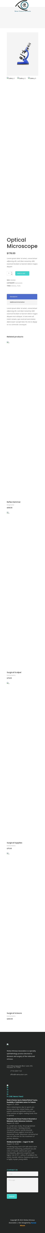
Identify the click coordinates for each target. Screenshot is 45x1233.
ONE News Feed (16, 1096)
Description (13, 297)
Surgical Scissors (14, 1013)
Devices (13, 286)
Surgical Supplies (14, 843)
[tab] (22, 296)
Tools (18, 286)
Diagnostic (10, 505)
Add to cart (21, 273)
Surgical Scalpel (14, 672)
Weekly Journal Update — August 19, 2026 (20, 1142)
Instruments (18, 283)
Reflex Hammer (14, 502)
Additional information (17, 302)
